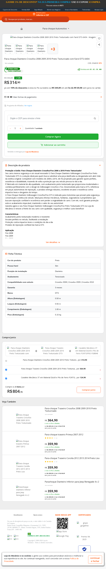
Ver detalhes (52, 242)
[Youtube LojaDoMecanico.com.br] (16, 536)
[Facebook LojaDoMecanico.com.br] (9, 536)
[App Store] (66, 531)
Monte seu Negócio (53, 10)
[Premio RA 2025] (84, 538)
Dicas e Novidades (71, 10)
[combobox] (35, 19)
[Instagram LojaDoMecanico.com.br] (9, 539)
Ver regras (28, 105)
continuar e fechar (95, 560)
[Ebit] (84, 524)
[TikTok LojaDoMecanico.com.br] (16, 539)
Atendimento (18, 515)
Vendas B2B (26, 10)
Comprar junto (88, 390)
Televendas (86, 10)
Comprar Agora (53, 136)
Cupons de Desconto (10, 10)
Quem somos (37, 515)
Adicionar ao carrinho (54, 145)
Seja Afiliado (38, 10)
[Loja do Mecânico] (15, 14)
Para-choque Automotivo (55, 28)
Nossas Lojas (99, 10)
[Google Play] (66, 536)
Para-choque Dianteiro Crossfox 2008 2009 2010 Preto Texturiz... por (55, 360)
